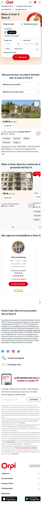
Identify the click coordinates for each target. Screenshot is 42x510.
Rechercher (23, 57)
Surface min (27, 40)
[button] (14, 32)
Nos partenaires (7, 478)
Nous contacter (19, 284)
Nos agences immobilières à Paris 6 (21, 235)
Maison (8, 49)
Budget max (8, 40)
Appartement (19, 49)
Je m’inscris (34, 399)
